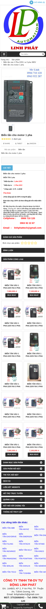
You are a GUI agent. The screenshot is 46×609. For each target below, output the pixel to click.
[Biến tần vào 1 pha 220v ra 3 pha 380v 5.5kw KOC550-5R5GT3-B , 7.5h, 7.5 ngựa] (34, 311)
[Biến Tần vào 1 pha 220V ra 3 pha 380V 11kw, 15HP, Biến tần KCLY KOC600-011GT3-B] (34, 433)
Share (7, 143)
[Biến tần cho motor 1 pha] (23, 96)
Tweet (19, 143)
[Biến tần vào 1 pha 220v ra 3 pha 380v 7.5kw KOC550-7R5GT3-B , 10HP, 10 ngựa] (12, 311)
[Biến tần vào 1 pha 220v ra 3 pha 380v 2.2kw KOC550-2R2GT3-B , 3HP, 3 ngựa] (34, 342)
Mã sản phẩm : (10, 149)
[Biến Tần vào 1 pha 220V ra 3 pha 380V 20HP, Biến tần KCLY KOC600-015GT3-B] (12, 433)
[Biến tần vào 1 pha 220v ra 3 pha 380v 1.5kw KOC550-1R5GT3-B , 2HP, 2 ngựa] (12, 372)
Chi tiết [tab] (7, 168)
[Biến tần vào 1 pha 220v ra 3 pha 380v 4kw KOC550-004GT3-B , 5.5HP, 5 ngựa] (12, 342)
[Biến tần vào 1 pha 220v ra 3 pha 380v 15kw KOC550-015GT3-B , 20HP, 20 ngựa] (12, 273)
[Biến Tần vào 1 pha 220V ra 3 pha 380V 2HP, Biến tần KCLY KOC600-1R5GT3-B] (12, 402)
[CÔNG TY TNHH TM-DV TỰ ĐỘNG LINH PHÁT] (23, 51)
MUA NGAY (11, 295)
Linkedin (32, 143)
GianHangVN (28, 608)
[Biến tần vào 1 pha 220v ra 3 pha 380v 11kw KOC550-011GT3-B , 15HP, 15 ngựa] (34, 273)
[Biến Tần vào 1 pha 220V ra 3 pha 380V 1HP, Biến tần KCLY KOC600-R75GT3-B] (34, 402)
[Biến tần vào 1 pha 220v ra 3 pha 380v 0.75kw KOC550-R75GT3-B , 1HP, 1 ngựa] (34, 372)
